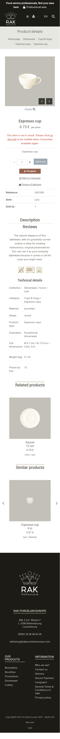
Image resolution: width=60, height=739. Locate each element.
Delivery (39, 673)
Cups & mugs (45, 39)
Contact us (41, 669)
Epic (25, 537)
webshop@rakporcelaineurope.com (30, 641)
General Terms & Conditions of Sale (44, 690)
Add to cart (31, 418)
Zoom (29, 109)
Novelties (10, 672)
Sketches (33, 537)
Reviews (30, 227)
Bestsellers (11, 667)
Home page (14, 39)
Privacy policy (43, 697)
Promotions (11, 676)
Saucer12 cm (30, 444)
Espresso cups (23, 44)
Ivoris (42, 287)
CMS (30, 728)
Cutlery (9, 685)
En (46, 16)
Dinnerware (29, 39)
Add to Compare (31, 178)
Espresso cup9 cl (30, 526)
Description (30, 220)
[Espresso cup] (30, 58)
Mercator (30, 722)
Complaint (41, 682)
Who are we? (42, 665)
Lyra (37, 199)
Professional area (36, 7)
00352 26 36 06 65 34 (29, 634)
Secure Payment (44, 678)
